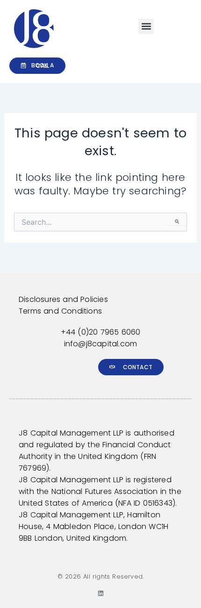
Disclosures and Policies (63, 299)
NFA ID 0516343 (145, 503)
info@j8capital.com (100, 343)
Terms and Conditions (60, 311)
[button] (146, 26)
